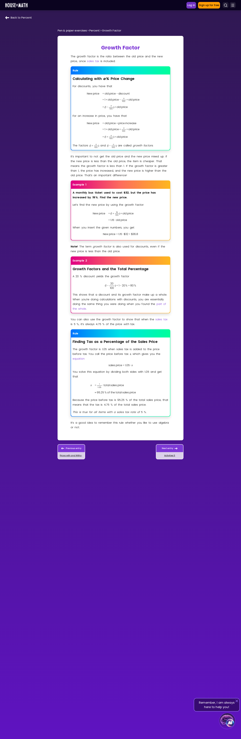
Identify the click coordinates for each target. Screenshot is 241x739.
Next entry (167, 448)
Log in (191, 5)
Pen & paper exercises (72, 30)
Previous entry (74, 448)
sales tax (93, 61)
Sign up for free (209, 5)
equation (79, 359)
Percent (94, 30)
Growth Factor (111, 30)
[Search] (226, 5)
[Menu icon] (233, 5)
